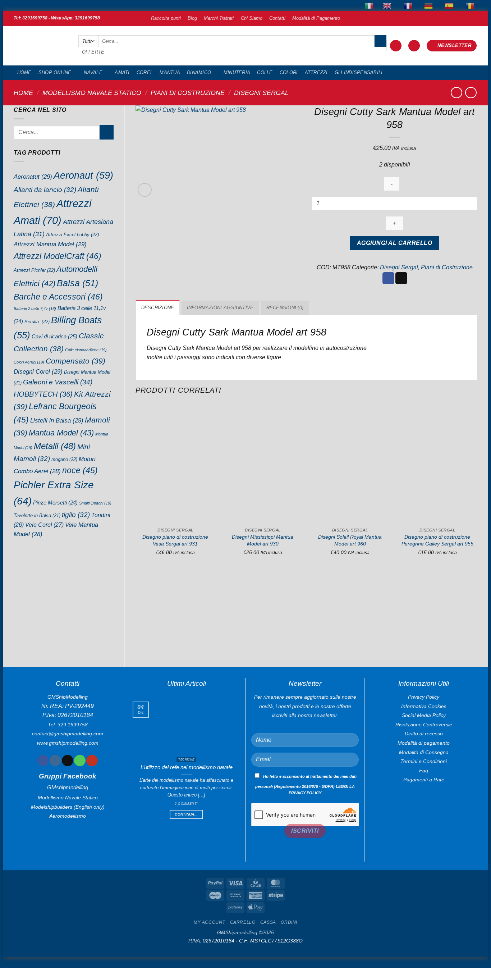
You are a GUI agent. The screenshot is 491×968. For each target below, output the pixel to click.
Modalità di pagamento (424, 743)
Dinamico (199, 72)
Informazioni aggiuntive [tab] (220, 307)
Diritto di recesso (424, 733)
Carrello (243, 922)
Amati (122, 72)
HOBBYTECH (43, 394)
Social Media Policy (424, 715)
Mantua (170, 72)
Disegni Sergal (261, 92)
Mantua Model (61, 432)
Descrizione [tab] (157, 307)
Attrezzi (316, 72)
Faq (423, 770)
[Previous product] (470, 92)
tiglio (76, 515)
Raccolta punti (166, 18)
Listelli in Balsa (56, 420)
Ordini (289, 922)
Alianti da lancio (45, 189)
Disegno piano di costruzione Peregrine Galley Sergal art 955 (437, 540)
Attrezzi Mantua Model (50, 244)
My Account (209, 922)
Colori (289, 72)
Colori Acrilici (29, 362)
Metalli (55, 446)
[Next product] (456, 92)
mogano (64, 459)
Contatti (277, 18)
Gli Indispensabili (359, 72)
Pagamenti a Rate (423, 779)
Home (24, 72)
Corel (145, 72)
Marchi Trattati (219, 18)
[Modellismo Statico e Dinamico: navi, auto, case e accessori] (41, 45)
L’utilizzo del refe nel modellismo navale (187, 767)
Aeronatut (33, 176)
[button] (395, 46)
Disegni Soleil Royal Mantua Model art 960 (350, 540)
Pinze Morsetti (55, 503)
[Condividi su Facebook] (388, 278)
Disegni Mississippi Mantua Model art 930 (262, 540)
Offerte (93, 52)
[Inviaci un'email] (67, 760)
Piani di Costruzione (188, 92)
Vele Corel (44, 524)
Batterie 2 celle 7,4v (35, 308)
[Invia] (380, 41)
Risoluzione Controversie (423, 724)
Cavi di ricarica (54, 336)
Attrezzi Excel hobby (72, 234)
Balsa (77, 283)
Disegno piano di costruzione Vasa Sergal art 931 (175, 540)
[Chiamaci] (79, 760)
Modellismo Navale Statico (91, 92)
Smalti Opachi (95, 503)
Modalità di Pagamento (316, 18)
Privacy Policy (423, 697)
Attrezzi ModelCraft (57, 256)
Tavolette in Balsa (37, 515)
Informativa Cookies (423, 706)
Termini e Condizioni (423, 761)
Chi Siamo (251, 18)
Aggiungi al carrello (394, 243)
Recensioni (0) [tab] (285, 307)
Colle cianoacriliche (86, 350)
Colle (264, 72)
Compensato (75, 361)
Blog (192, 18)
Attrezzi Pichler (34, 270)
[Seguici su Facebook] (43, 760)
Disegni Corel (38, 371)
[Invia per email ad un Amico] (401, 278)
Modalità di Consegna (424, 752)
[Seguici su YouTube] (91, 760)
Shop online (55, 72)
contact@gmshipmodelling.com (67, 733)
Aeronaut (83, 175)
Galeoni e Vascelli (57, 382)
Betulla (37, 321)
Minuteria (237, 72)
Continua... (186, 814)
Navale (93, 72)
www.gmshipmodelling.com (67, 743)
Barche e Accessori (58, 296)
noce (80, 470)
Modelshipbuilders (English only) (68, 807)
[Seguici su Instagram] (55, 760)
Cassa (268, 922)
